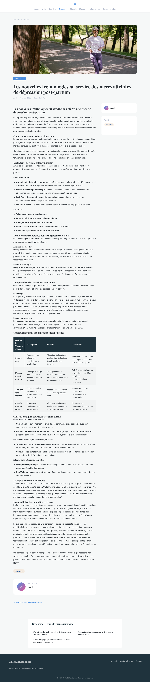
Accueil (36, 9)
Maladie (73, 9)
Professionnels (94, 9)
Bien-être (52, 9)
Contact (138, 661)
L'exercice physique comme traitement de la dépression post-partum (51, 640)
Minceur (82, 9)
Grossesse (63, 9)
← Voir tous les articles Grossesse (27, 602)
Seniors (113, 9)
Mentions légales (126, 661)
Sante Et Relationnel (19, 661)
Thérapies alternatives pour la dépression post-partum (95, 633)
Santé (105, 9)
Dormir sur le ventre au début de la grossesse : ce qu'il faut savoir (52, 633)
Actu (44, 9)
